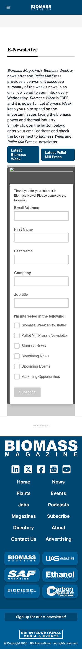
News (58, 482)
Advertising (59, 539)
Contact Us (23, 539)
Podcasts (58, 504)
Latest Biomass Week (19, 154)
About (58, 527)
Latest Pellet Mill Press (56, 154)
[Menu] (8, 7)
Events (58, 493)
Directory (23, 527)
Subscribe (58, 516)
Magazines (24, 516)
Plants (24, 493)
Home (23, 482)
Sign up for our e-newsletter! (41, 616)
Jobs (23, 504)
